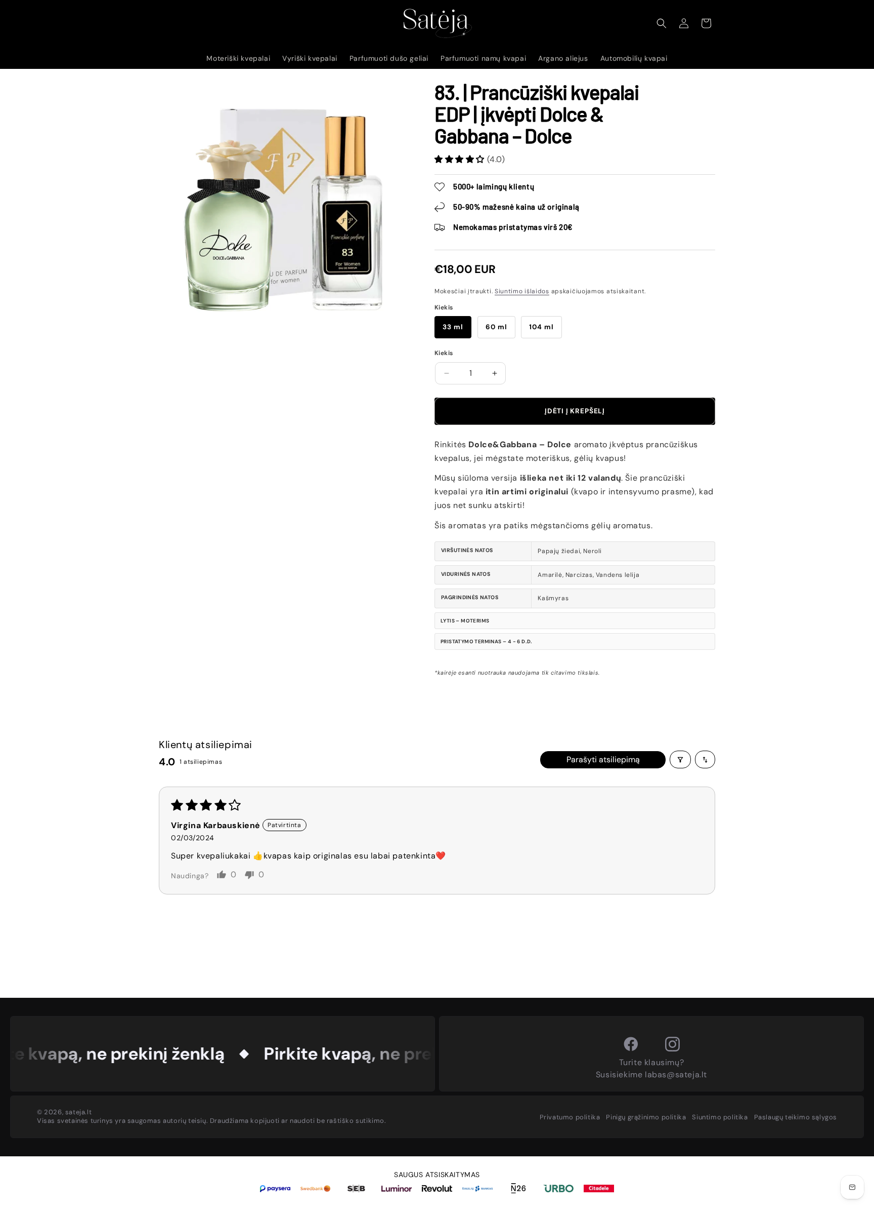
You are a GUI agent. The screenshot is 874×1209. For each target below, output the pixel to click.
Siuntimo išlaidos (522, 291)
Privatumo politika (570, 1117)
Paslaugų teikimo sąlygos (795, 1117)
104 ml (541, 327)
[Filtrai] (680, 759)
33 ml (453, 327)
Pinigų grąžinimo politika (646, 1117)
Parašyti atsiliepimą (603, 759)
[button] (661, 23)
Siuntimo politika (720, 1117)
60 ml (496, 327)
